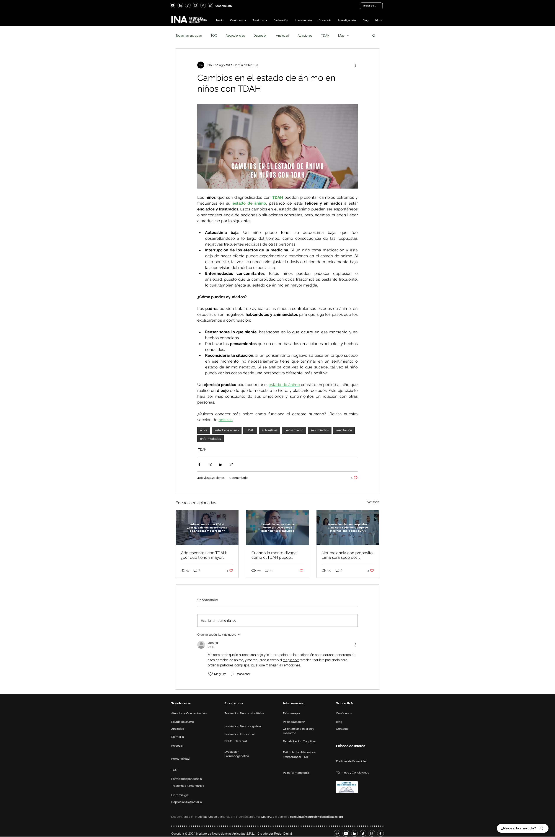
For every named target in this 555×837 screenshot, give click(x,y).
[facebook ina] (203, 5)
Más (341, 35)
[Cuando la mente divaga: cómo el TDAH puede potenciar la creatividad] (277, 527)
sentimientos (320, 430)
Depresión (260, 35)
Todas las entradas (189, 35)
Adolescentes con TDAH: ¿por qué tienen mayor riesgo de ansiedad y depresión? (204, 555)
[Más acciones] (355, 65)
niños (203, 430)
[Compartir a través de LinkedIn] (221, 464)
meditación (344, 430)
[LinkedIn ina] (180, 5)
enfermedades (210, 438)
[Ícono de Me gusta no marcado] (210, 673)
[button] (374, 35)
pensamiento (294, 430)
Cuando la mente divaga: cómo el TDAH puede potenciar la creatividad (274, 555)
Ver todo (373, 502)
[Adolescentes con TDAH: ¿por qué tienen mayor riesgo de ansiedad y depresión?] (207, 527)
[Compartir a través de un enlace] (231, 464)
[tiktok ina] (188, 5)
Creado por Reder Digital (275, 833)
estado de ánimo (227, 430)
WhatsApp (267, 816)
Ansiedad (282, 35)
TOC (214, 35)
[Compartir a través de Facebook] (199, 464)
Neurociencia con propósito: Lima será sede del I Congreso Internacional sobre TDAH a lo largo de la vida (347, 555)
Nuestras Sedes (206, 816)
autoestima (270, 430)
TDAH (325, 35)
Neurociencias (235, 35)
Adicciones (305, 35)
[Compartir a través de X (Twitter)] (210, 464)
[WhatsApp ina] (210, 5)
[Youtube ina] (172, 5)
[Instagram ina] (195, 5)
